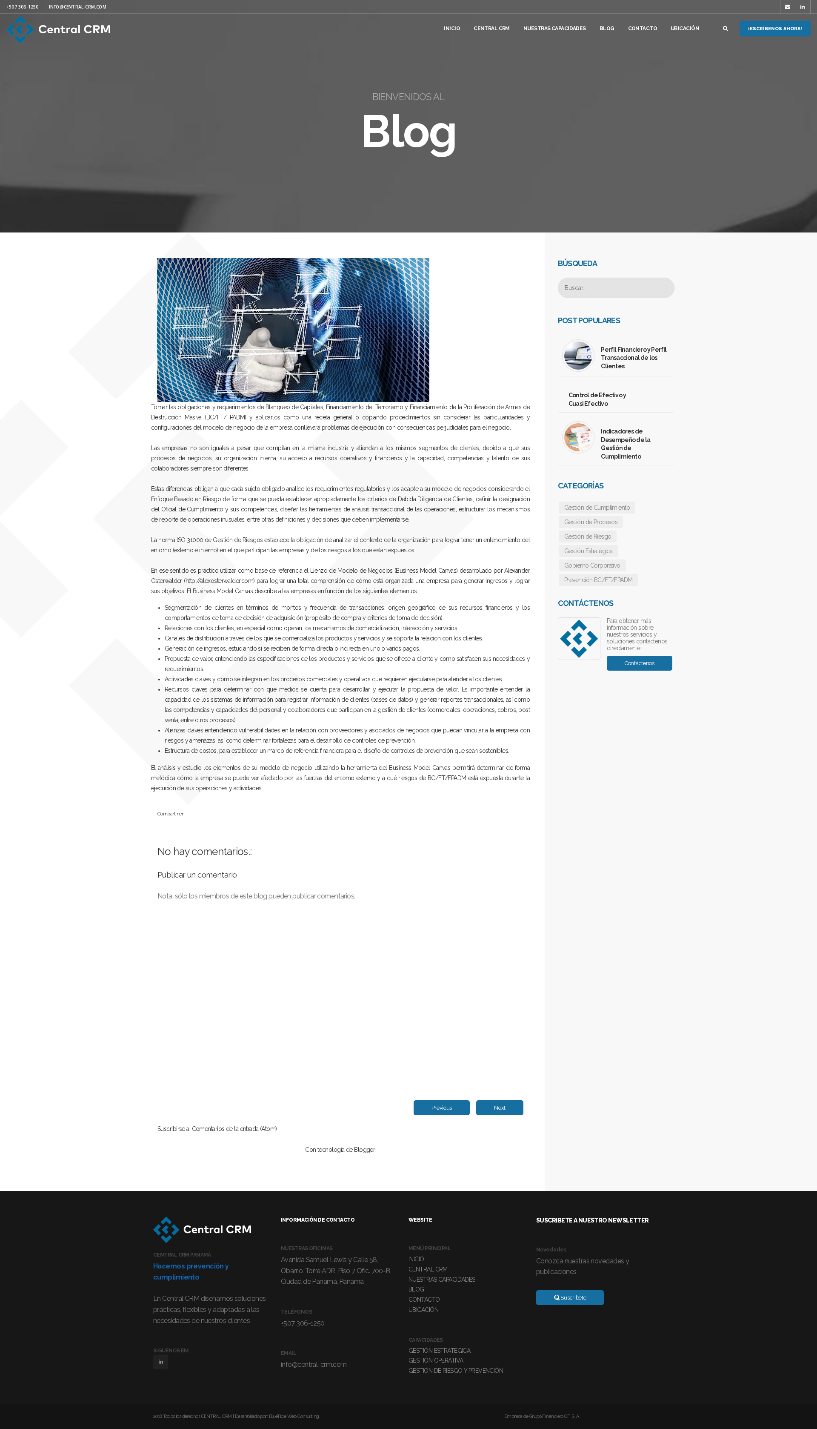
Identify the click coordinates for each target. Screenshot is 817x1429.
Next (500, 1108)
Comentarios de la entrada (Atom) (234, 1128)
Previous (441, 1108)
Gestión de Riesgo (587, 536)
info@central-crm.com (77, 7)
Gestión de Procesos (590, 522)
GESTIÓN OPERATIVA (435, 1360)
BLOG (416, 1289)
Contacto (642, 29)
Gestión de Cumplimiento (597, 507)
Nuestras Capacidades (554, 29)
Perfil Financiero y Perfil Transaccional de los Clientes (633, 358)
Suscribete (573, 1297)
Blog (607, 29)
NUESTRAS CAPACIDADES (441, 1279)
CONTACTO (424, 1299)
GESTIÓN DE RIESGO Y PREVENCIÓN (455, 1370)
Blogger (364, 1149)
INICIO (416, 1259)
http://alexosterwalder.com (219, 580)
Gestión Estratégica (588, 551)
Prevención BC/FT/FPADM (598, 580)
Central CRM (492, 29)
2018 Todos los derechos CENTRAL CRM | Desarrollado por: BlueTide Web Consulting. (236, 1416)
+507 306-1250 (22, 7)
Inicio (452, 29)
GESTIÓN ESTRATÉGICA (439, 1350)
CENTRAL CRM (428, 1269)
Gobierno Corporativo (592, 565)
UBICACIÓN (423, 1309)
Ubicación (685, 29)
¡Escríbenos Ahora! (775, 29)
